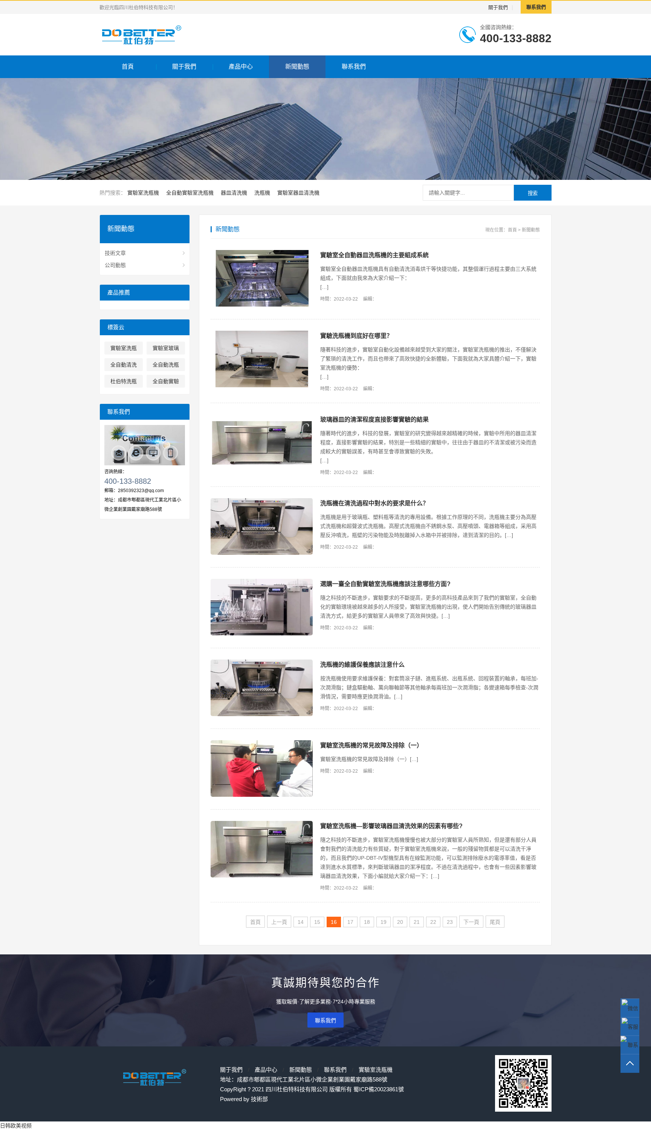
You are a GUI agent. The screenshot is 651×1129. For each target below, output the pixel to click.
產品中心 (241, 66)
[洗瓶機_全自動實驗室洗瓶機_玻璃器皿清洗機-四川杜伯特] (164, 34)
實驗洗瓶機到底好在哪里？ (356, 336)
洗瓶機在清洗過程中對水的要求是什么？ (374, 503)
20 (400, 922)
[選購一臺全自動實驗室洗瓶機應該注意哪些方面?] (262, 608)
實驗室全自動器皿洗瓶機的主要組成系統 (374, 255)
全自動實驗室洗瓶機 (190, 193)
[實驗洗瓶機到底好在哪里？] (262, 359)
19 (384, 922)
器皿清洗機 (234, 193)
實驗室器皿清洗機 (298, 193)
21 (417, 922)
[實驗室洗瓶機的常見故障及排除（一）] (262, 769)
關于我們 (498, 7)
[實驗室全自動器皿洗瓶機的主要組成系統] (262, 279)
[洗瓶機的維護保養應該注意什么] (262, 688)
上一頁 (279, 922)
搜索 (533, 193)
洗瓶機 (262, 193)
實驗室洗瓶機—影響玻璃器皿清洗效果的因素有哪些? (391, 826)
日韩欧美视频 (16, 1126)
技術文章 (115, 253)
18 (367, 922)
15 (317, 922)
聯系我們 (536, 7)
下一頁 (471, 922)
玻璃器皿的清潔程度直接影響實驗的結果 (374, 419)
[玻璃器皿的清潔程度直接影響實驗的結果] (262, 443)
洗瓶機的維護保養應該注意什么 (362, 664)
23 (450, 922)
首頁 (128, 66)
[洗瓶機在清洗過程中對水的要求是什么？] (262, 527)
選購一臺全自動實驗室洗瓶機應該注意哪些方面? (385, 584)
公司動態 (115, 265)
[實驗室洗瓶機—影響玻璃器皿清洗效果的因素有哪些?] (262, 850)
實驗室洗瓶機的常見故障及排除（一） (371, 745)
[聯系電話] (629, 1045)
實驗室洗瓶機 (143, 193)
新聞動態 (297, 66)
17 (350, 922)
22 (433, 922)
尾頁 (495, 922)
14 (301, 922)
